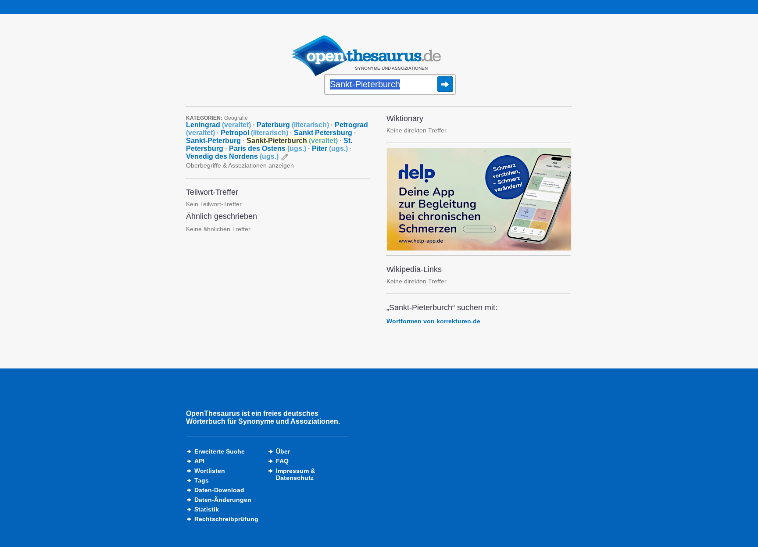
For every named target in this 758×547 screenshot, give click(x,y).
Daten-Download (219, 489)
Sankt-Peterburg (213, 140)
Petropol (254, 132)
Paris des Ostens (267, 148)
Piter (330, 148)
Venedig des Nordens (232, 156)
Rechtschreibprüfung (226, 518)
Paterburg (293, 125)
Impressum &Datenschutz (295, 474)
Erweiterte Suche (219, 451)
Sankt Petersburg (323, 132)
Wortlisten (209, 470)
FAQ (282, 461)
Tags (201, 480)
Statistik (206, 509)
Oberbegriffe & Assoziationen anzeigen (240, 165)
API (199, 461)
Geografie (236, 118)
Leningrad (218, 125)
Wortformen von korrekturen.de (433, 321)
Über (283, 451)
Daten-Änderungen (222, 499)
